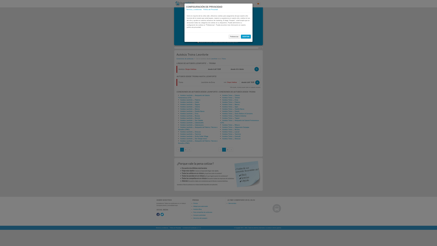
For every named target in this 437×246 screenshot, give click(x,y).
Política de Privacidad (210, 9)
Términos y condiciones (194, 9)
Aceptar (245, 36)
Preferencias (234, 36)
